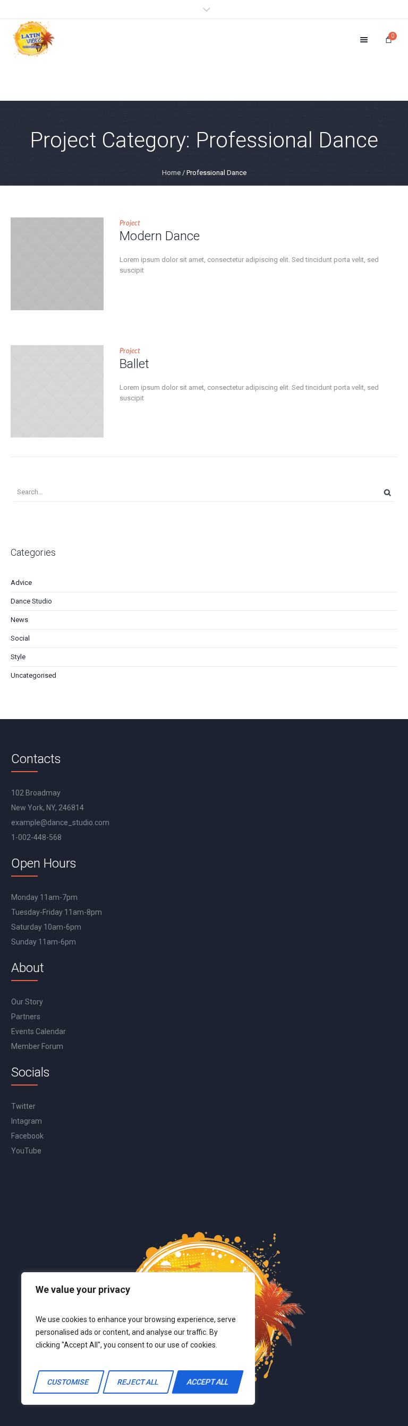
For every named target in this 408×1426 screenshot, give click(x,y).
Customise (68, 1382)
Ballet (134, 363)
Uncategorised (33, 675)
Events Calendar (38, 1031)
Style (18, 657)
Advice (21, 583)
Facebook (27, 1136)
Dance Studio (31, 601)
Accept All (208, 1382)
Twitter (23, 1106)
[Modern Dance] (57, 263)
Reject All (137, 1382)
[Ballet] (57, 391)
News (19, 620)
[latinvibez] (33, 39)
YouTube (26, 1151)
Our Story (27, 1002)
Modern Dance (160, 236)
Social (20, 638)
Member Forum (37, 1046)
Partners (25, 1016)
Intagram (26, 1121)
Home (171, 173)
